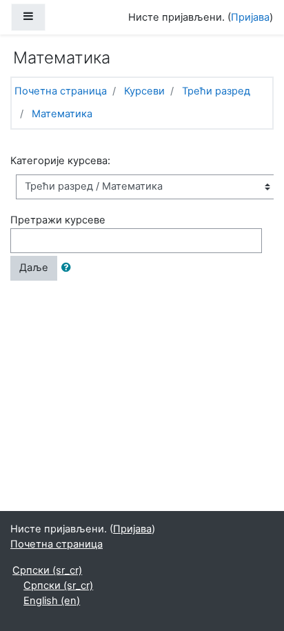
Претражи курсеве (57, 220)
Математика (62, 114)
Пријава (250, 17)
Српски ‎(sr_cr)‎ (47, 570)
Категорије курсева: (60, 160)
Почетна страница (60, 91)
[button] (69, 268)
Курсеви (144, 91)
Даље (33, 267)
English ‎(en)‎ (51, 600)
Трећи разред (216, 91)
